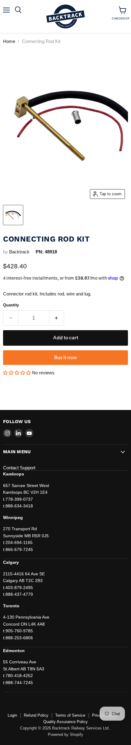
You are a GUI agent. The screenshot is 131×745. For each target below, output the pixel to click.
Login (12, 715)
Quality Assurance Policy (65, 721)
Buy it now (65, 357)
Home (9, 41)
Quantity (11, 305)
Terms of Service (70, 715)
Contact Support (19, 467)
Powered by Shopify (65, 734)
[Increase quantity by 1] (56, 318)
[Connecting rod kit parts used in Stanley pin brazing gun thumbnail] (13, 215)
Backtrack (19, 251)
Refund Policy (36, 715)
